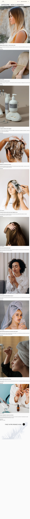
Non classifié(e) (2, 43)
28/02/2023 (1, 49)
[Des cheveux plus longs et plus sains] (15, 231)
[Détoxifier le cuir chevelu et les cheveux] (15, 147)
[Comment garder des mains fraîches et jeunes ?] (15, 273)
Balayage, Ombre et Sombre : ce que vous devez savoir (7, 45)
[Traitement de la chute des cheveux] (15, 64)
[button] (28, 1)
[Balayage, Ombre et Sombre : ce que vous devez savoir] (15, 24)
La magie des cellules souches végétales (5, 128)
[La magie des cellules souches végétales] (15, 106)
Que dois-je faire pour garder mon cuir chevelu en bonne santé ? (9, 331)
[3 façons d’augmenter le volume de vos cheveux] (15, 398)
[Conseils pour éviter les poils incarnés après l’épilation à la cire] (15, 189)
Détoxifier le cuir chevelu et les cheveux (5, 164)
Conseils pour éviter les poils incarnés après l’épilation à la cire (8, 212)
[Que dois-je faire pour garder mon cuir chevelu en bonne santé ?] (15, 314)
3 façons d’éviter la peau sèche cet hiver (5, 379)
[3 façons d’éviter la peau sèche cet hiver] (15, 356)
